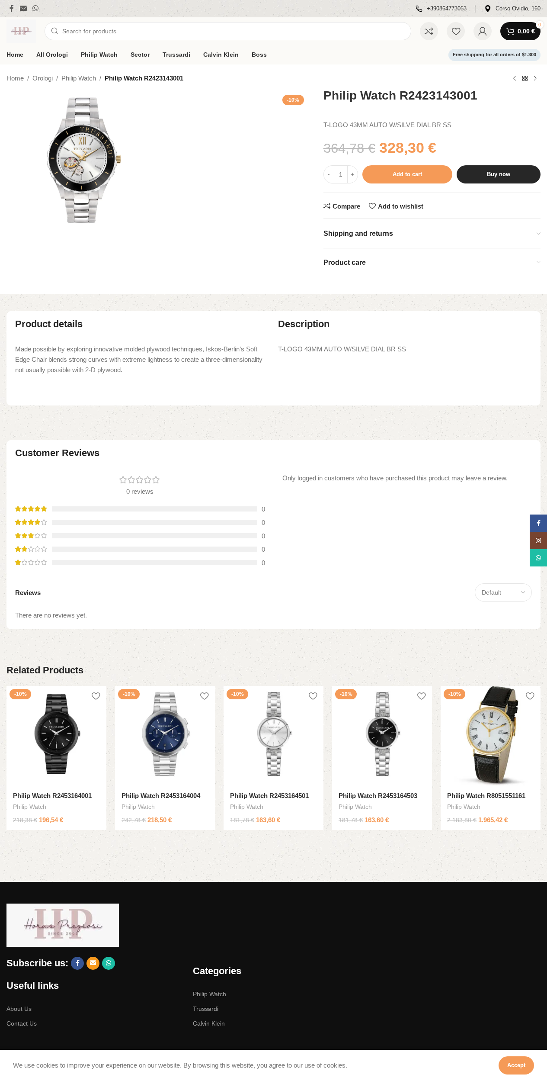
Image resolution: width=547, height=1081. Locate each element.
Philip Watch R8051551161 (486, 795)
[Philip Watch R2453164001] (56, 736)
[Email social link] (23, 8)
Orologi (42, 78)
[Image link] (62, 924)
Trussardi (205, 1008)
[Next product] (535, 79)
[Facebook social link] (11, 8)
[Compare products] (429, 31)
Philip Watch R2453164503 (378, 795)
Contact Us (21, 1023)
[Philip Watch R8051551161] (491, 736)
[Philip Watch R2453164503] (382, 736)
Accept (516, 1065)
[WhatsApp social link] (35, 8)
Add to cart (407, 174)
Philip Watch (78, 78)
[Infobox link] (441, 9)
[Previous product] (514, 79)
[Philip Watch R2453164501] (273, 736)
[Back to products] (525, 79)
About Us (19, 1008)
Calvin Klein (209, 1023)
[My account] (482, 31)
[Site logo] (21, 30)
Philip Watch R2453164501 (269, 795)
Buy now (498, 174)
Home (15, 78)
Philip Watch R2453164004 (161, 795)
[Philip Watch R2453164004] (165, 736)
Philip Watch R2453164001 (52, 795)
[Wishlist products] (455, 31)
